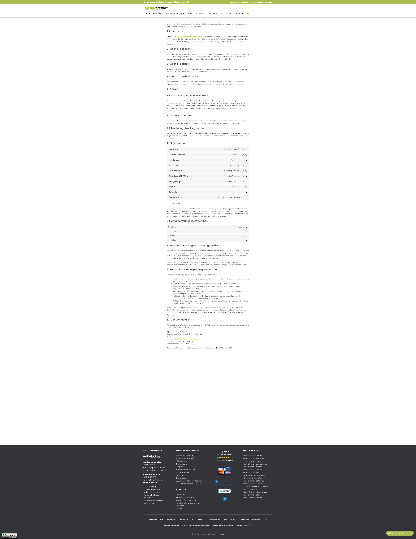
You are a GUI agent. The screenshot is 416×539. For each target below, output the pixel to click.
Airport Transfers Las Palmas (255, 492)
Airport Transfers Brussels (253, 458)
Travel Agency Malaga (223, 525)
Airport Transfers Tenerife (253, 483)
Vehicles (201, 519)
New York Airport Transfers (254, 475)
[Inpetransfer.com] (156, 8)
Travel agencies (182, 464)
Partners (199, 13)
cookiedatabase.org (207, 348)
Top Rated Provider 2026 (224, 453)
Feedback (171, 519)
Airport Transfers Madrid (253, 472)
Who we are (181, 494)
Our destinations (186, 519)
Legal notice (214, 519)
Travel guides (181, 478)
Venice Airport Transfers (253, 489)
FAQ (265, 519)
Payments (180, 506)
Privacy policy (230, 519)
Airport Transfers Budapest (254, 455)
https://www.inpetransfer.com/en (189, 37)
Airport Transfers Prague (253, 467)
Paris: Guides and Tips (174, 13)
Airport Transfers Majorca (253, 481)
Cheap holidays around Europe (195, 525)
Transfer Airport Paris (251, 461)
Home (148, 13)
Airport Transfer (182, 472)
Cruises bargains (171, 525)
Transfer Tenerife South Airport (256, 486)
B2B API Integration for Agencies (189, 481)
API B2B (190, 13)
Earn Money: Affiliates (185, 458)
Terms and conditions (185, 497)
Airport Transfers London (253, 495)
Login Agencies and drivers (261, 2)
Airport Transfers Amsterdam (255, 464)
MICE (221, 13)
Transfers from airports (185, 469)
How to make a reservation (187, 503)
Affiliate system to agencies (187, 455)
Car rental (180, 475)
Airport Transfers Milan (252, 497)
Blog (229, 13)
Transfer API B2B (156, 519)
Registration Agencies (239, 2)
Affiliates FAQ (181, 461)
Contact (238, 13)
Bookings (157, 13)
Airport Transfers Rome (252, 469)
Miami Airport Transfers (252, 478)
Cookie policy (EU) (244, 525)
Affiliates (211, 13)
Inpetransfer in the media (186, 500)
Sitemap (179, 508)
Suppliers (180, 467)
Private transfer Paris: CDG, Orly (189, 483)
